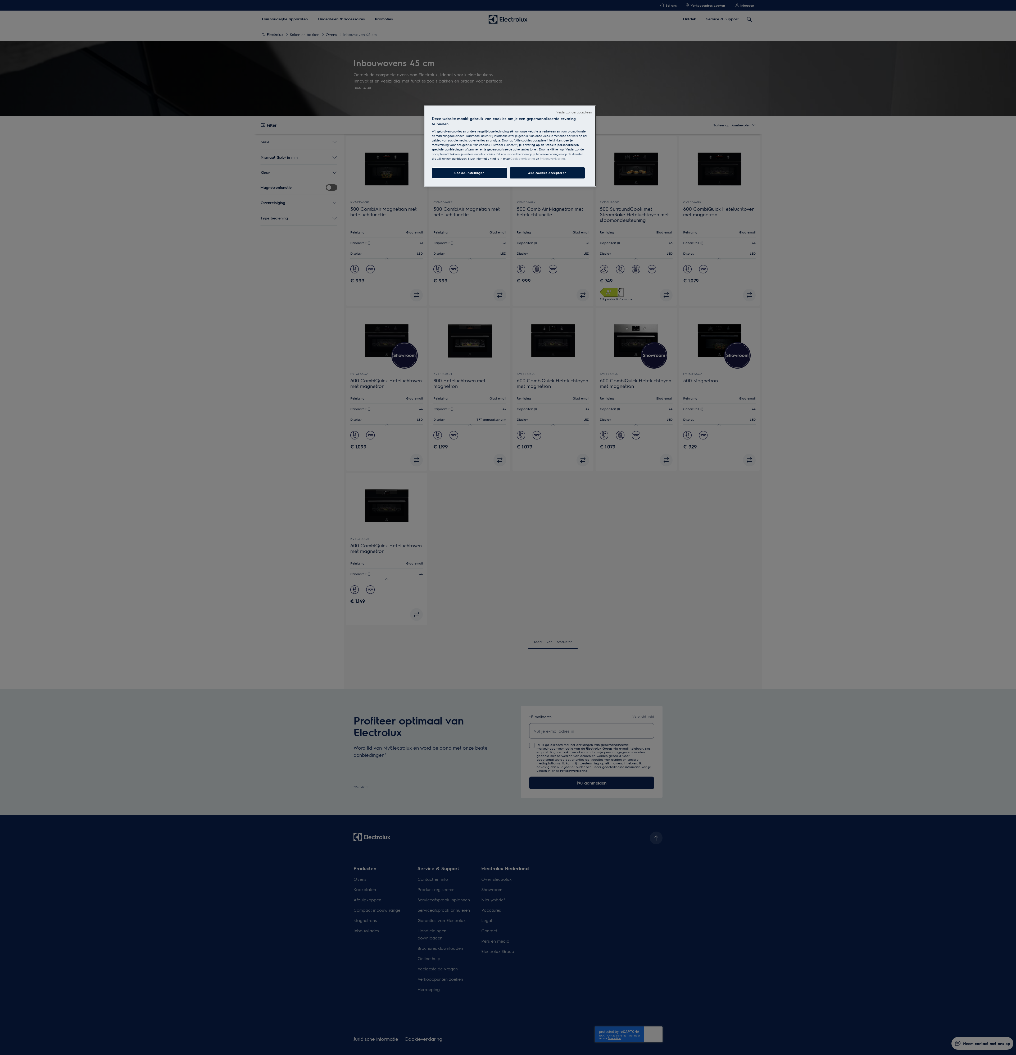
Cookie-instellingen (469, 173)
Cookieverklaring (522, 158)
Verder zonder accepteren (574, 112)
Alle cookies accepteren (547, 173)
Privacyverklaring (552, 158)
